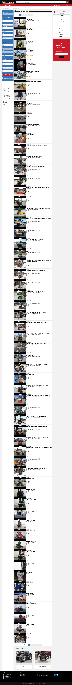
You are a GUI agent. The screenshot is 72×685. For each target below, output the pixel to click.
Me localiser (7, 17)
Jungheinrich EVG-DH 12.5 (19, 122)
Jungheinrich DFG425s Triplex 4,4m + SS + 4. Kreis (23, 279)
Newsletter (23, 675)
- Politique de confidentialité (41, 683)
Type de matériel (5, 12)
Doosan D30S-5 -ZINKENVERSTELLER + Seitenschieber (24, 404)
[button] (3, 5)
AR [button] (68, 0)
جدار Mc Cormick (61, 36)
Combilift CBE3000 (17, 487)
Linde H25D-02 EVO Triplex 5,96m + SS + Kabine (22, 383)
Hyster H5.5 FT (17, 227)
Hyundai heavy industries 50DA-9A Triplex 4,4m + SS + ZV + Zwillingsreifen (27, 258)
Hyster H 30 (16, 101)
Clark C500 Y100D (17, 477)
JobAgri (39, 674)
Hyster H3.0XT (16, 570)
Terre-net (6, 675)
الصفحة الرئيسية (6, 8)
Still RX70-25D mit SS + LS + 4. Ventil (20, 237)
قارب (3, 103)
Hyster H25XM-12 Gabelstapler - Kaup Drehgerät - (23, 206)
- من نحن (47, 683)
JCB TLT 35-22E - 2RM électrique (20, 80)
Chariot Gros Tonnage (6, 96)
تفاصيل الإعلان (24, 661)
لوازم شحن (4, 99)
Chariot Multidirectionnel (7, 95)
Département (4, 50)
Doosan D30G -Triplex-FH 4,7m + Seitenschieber (22, 362)
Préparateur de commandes (8, 94)
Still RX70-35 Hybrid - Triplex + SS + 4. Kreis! (22, 321)
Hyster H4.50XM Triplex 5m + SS (20, 175)
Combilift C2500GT (17, 581)
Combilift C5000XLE (17, 539)
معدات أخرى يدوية (6, 97)
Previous (17, 660)
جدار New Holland (61, 15)
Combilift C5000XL (17, 622)
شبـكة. (3, 62)
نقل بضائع (12, 8)
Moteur (4, 104)
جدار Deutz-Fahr (61, 23)
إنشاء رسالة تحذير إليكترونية (8, 78)
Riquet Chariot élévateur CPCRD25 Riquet (21, 59)
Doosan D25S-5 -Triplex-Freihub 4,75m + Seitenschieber (24, 352)
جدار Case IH (61, 21)
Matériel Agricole (7, 676)
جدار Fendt (61, 17)
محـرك (3, 69)
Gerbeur (4, 90)
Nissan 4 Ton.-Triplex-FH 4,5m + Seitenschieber (22, 331)
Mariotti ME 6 (16, 38)
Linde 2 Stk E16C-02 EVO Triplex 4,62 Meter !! (22, 144)
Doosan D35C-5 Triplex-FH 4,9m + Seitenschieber (23, 456)
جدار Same (61, 34)
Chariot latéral (5, 92)
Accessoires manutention (7, 98)
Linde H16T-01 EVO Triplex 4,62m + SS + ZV (22, 300)
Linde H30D (16, 90)
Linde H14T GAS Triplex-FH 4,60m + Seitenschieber (23, 393)
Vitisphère (6, 679)
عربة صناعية (17, 8)
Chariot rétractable (6, 91)
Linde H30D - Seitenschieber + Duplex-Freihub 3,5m (23, 435)
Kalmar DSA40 (17, 591)
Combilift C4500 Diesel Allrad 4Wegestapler (22, 414)
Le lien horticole (7, 678)
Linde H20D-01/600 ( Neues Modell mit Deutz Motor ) (23, 196)
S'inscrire (61, 56)
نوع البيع (3, 66)
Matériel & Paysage (8, 677)
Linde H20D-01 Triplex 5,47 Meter (20, 154)
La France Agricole (8, 674)
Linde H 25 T (16, 112)
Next (50, 660)
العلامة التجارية (4, 26)
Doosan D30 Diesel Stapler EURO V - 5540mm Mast (23, 341)
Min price (3, 19)
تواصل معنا (23, 674)
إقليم (3, 47)
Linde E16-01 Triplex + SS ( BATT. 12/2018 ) (22, 310)
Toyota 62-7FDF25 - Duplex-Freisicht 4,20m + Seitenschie (24, 425)
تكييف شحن (5, 102)
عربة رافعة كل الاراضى (6, 88)
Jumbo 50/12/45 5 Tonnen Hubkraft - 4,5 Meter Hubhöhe (24, 185)
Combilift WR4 (16, 560)
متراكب (4, 83)
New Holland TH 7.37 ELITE (19, 69)
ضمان (4, 57)
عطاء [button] (10, 5)
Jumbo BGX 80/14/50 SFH (19, 508)
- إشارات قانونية (34, 683)
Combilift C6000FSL (17, 612)
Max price (3, 23)
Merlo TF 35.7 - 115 (17, 48)
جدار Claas (61, 19)
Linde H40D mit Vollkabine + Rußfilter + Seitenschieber (24, 269)
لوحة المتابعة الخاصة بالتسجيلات (43, 675)
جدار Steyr (61, 30)
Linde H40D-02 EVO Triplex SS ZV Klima (21, 289)
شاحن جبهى (5, 84)
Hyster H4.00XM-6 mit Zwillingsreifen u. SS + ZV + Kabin (24, 248)
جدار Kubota (61, 32)
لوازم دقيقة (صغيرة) (6, 101)
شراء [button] (6, 5)
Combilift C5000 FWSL (18, 529)
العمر (3, 33)
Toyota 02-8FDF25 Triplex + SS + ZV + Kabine (22, 466)
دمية (3, 89)
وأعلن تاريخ (4, 59)
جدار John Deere (61, 13)
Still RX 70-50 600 (17, 373)
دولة (3, 43)
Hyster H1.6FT (16, 17)
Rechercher (8, 74)
